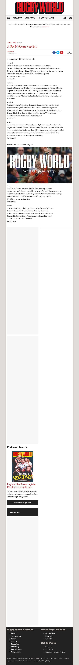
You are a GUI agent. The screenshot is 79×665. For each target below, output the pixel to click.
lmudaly (10, 52)
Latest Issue (17, 447)
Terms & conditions (28, 661)
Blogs (20, 42)
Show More (16, 513)
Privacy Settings (46, 661)
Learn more (46, 27)
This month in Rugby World (22, 503)
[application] (39, 165)
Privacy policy (37, 661)
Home (9, 42)
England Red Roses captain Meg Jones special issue (21, 486)
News (14, 42)
